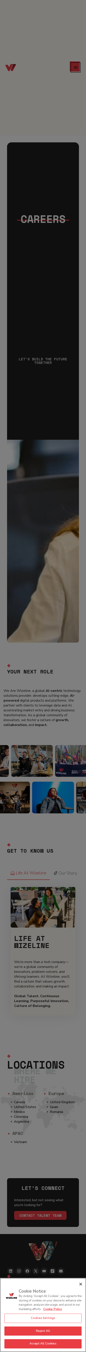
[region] (43, 1315)
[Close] (81, 1284)
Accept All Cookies (43, 1344)
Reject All (43, 1331)
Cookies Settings (43, 1318)
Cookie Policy (52, 1309)
